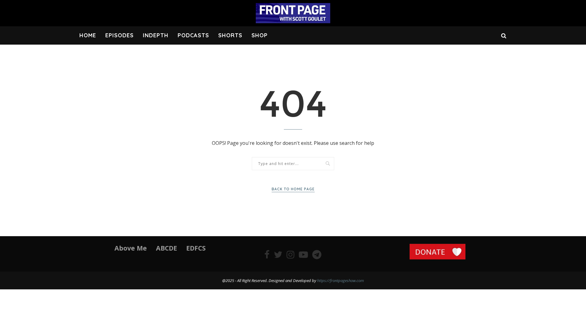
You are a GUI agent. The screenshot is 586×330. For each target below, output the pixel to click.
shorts (230, 35)
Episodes (119, 35)
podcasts (193, 35)
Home (87, 35)
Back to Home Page (293, 189)
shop (259, 35)
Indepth (155, 35)
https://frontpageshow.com (340, 280)
